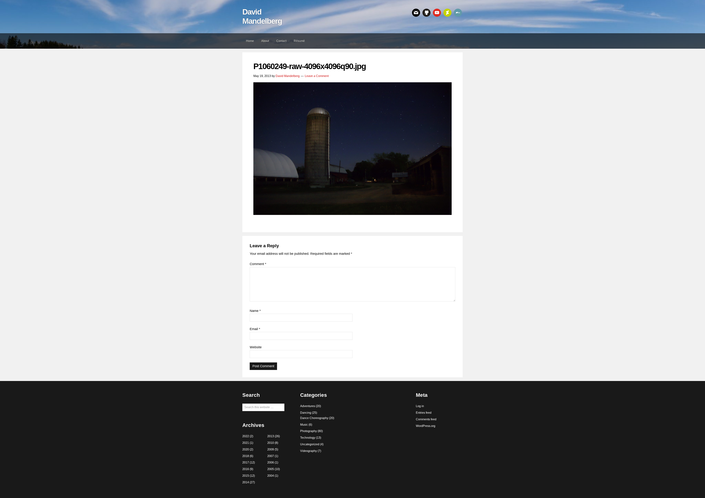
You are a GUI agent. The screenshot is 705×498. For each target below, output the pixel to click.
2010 (270, 442)
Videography (308, 450)
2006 (270, 462)
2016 (245, 469)
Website (256, 347)
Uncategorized (309, 444)
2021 (245, 442)
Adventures (307, 406)
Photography (308, 431)
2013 (270, 436)
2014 (245, 482)
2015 (245, 475)
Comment (258, 264)
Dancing (305, 412)
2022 (245, 436)
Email (255, 329)
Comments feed (426, 419)
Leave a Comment (317, 76)
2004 (270, 475)
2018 (245, 456)
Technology (307, 437)
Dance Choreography (314, 418)
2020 (245, 449)
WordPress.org (425, 425)
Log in (420, 406)
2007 (270, 456)
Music (304, 424)
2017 (245, 462)
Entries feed (423, 412)
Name (255, 311)
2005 (270, 469)
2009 (270, 449)
